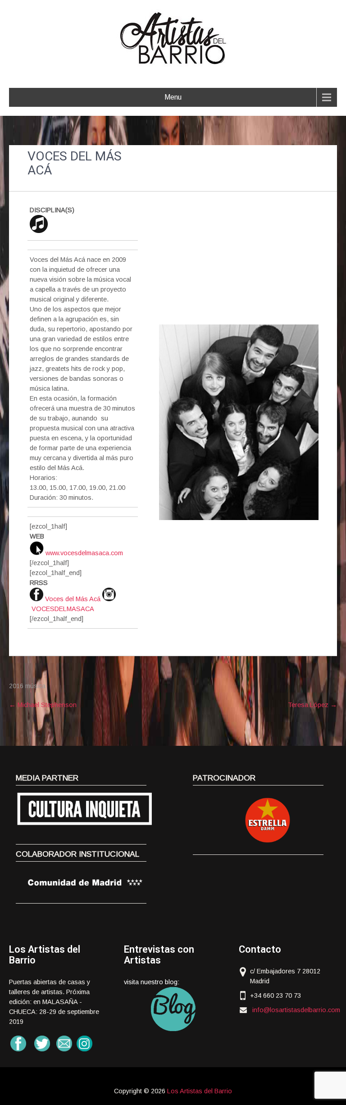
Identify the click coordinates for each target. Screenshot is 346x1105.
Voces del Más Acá (72, 599)
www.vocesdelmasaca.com (84, 553)
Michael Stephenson (43, 704)
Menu (173, 97)
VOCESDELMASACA (63, 608)
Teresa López (312, 704)
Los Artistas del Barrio (199, 1091)
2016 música (27, 685)
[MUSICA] (39, 230)
